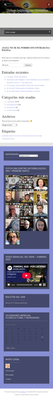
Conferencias (12, 110)
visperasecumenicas (8, 139)
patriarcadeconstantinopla (34, 136)
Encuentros (11, 107)
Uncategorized (12, 105)
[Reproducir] (9, 285)
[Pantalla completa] (44, 285)
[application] (26, 275)
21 (42, 337)
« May (8, 348)
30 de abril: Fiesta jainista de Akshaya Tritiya (23, 88)
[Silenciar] (40, 285)
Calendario (11, 102)
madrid (23, 136)
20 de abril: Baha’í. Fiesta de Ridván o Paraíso (23, 91)
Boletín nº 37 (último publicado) (16, 303)
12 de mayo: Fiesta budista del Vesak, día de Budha (25, 85)
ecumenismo (17, 136)
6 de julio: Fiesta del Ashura (17, 77)
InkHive (23, 392)
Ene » (13, 348)
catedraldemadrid (7, 136)
